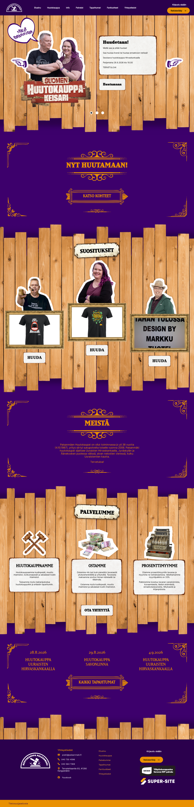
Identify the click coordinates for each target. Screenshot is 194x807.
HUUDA (34, 358)
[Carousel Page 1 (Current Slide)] (91, 112)
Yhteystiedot (130, 7)
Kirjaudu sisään (179, 4)
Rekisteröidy (177, 10)
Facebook (66, 777)
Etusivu (37, 7)
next (174, 63)
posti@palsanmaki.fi (71, 755)
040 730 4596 (68, 759)
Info (68, 7)
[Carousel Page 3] (102, 112)
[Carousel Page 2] (97, 112)
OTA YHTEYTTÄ (97, 610)
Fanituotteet (112, 7)
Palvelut (79, 7)
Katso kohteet (97, 196)
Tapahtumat (95, 7)
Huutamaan (112, 84)
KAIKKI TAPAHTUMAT (97, 682)
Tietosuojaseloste (18, 803)
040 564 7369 (68, 764)
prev (20, 63)
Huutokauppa (53, 7)
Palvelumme (104, 760)
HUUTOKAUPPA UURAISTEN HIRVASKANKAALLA (38, 664)
